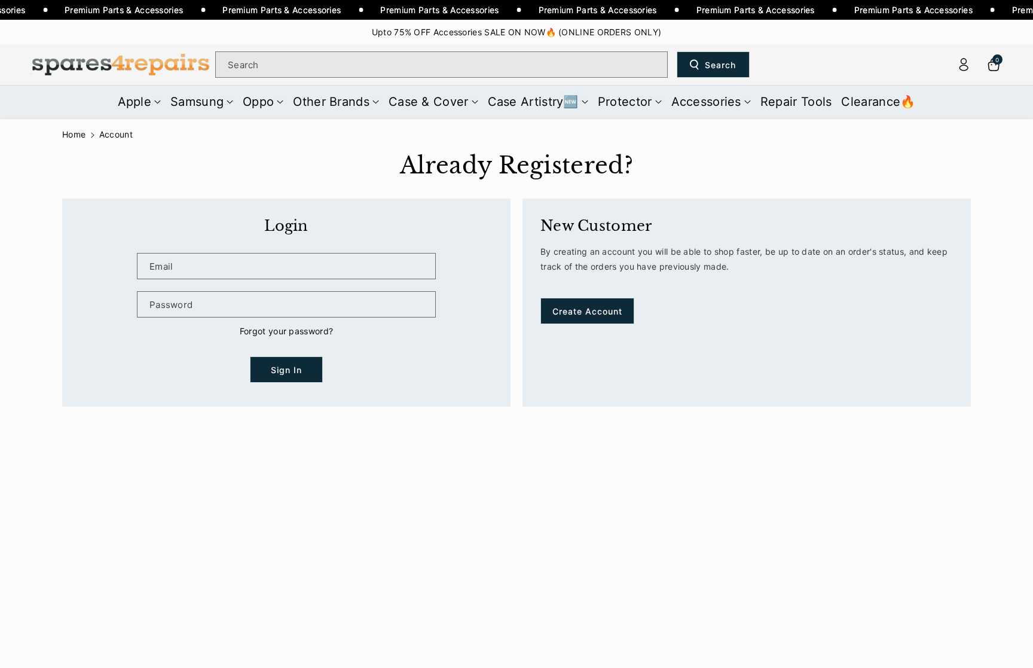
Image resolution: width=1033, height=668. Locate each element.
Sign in (286, 370)
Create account (587, 311)
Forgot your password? (286, 331)
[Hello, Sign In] (963, 64)
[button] (139, 101)
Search (720, 65)
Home (73, 134)
